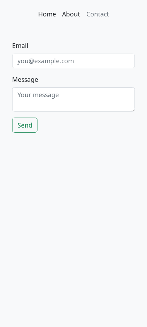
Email (20, 45)
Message (25, 79)
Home (47, 14)
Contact (97, 14)
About (71, 14)
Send (24, 125)
